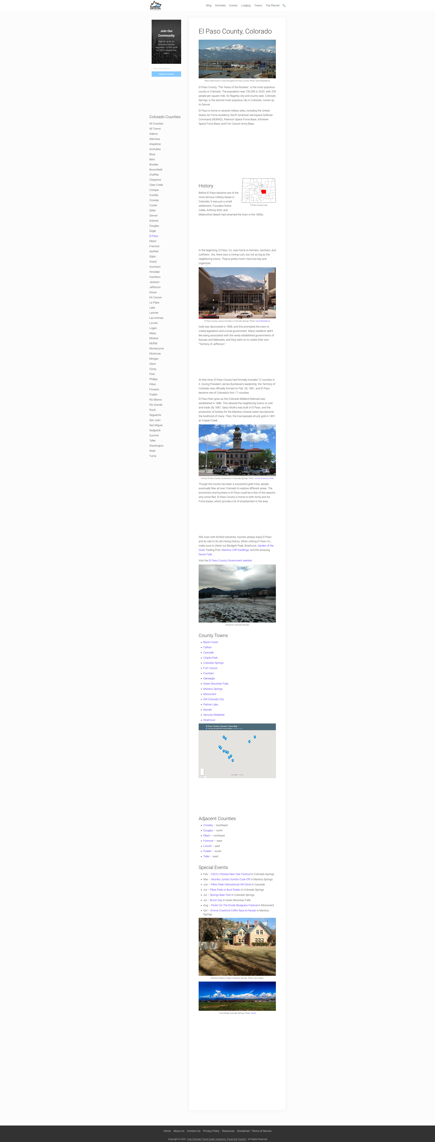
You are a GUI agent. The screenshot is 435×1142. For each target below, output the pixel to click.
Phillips (153, 379)
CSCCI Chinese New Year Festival (231, 874)
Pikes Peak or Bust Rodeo (225, 889)
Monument (209, 694)
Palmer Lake (210, 704)
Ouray (152, 369)
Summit (154, 435)
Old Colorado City (213, 699)
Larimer (153, 312)
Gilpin (152, 256)
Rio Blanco (155, 399)
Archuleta (155, 149)
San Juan (154, 420)
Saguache (155, 415)
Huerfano (154, 277)
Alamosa (154, 139)
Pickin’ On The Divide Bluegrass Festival (234, 905)
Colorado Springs (213, 662)
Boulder (153, 164)
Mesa (152, 333)
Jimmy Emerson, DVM (264, 478)
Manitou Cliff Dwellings (235, 550)
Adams (153, 133)
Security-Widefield (213, 714)
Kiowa (153, 292)
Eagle (152, 231)
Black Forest (210, 642)
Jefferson (155, 287)
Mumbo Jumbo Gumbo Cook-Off (230, 879)
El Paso (153, 236)
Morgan (154, 358)
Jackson (154, 282)
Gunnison (154, 266)
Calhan (207, 647)
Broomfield (155, 169)
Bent (152, 159)
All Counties (156, 123)
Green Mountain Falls (215, 683)
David (253, 1013)
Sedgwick (155, 430)
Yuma (152, 456)
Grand (153, 261)
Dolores (153, 220)
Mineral (153, 338)
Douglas (208, 830)
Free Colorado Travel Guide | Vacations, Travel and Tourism (216, 1139)
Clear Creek (156, 184)
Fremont (208, 840)
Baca (152, 154)
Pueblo (207, 851)
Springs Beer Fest (220, 895)
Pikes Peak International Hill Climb (231, 884)
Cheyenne (155, 179)
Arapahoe (155, 144)
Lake (152, 307)
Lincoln (207, 846)
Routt (152, 409)
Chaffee (154, 174)
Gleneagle (209, 678)
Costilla (153, 195)
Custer (153, 205)
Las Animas (156, 317)
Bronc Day (216, 900)
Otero (152, 363)
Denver (153, 215)
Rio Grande (155, 404)
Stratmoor (209, 720)
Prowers (154, 389)
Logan (153, 328)
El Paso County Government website (230, 560)
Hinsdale (154, 271)
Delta (152, 210)
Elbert (206, 835)
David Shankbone (263, 321)
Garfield (153, 251)
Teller (206, 856)
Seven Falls (205, 554)
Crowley (208, 825)
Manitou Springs (213, 688)
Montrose (155, 353)
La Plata (154, 302)
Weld (152, 450)
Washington (156, 445)
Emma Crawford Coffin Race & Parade (233, 910)
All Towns (155, 128)
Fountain (208, 673)
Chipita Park (210, 657)
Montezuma (156, 348)
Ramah (207, 709)
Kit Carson (155, 297)
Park (152, 374)
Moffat (153, 343)
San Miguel (155, 425)
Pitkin (152, 384)
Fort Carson (210, 668)
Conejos (154, 190)
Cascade (208, 652)
